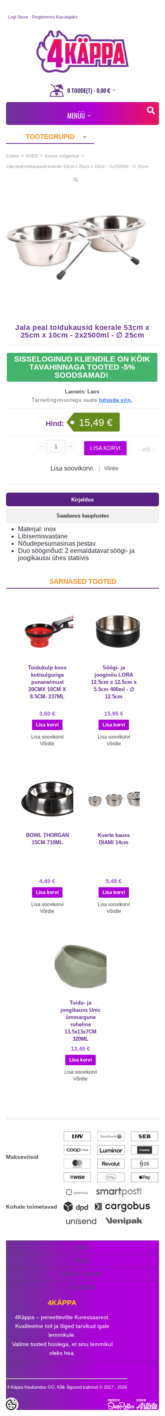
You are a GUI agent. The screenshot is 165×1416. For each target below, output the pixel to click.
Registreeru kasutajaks (55, 16)
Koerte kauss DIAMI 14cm (114, 838)
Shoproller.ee (133, 1404)
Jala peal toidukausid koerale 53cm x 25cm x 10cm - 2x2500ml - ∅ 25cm (77, 166)
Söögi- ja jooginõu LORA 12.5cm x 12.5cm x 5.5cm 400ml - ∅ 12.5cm (114, 682)
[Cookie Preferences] (11, 1405)
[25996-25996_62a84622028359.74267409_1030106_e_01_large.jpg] (76, 247)
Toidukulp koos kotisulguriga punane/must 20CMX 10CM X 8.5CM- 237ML (47, 682)
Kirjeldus (82, 500)
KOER (32, 155)
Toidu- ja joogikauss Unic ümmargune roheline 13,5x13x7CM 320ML (80, 1021)
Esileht (12, 155)
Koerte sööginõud (62, 155)
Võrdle (111, 468)
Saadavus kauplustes (82, 516)
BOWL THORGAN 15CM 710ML (47, 838)
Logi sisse (18, 16)
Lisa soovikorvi (71, 468)
